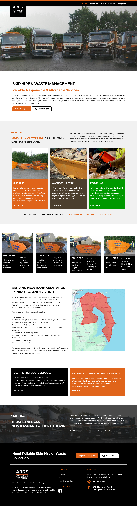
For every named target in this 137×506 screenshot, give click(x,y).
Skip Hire (62, 475)
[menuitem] (85, 3)
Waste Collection (65, 478)
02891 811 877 (99, 482)
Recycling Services (65, 481)
